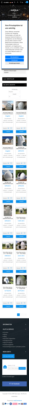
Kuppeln (6, 69)
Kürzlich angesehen (9, 338)
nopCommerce (18, 400)
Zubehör (6, 72)
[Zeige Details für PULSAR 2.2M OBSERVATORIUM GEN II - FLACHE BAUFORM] (7, 175)
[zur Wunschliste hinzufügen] (11, 128)
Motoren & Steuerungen (10, 70)
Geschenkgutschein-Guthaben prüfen (14, 346)
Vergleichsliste (8, 340)
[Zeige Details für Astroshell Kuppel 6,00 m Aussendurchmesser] (21, 105)
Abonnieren (22, 368)
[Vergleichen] (8, 128)
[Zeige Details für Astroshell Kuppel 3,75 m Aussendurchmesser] (7, 105)
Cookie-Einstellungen (8, 376)
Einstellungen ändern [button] (14, 63)
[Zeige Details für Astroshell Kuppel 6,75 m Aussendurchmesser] (7, 140)
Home (14, 13)
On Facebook (15, 384)
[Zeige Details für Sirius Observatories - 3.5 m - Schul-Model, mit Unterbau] (21, 245)
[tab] (14, 79)
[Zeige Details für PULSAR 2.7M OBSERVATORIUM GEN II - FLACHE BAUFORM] (21, 175)
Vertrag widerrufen (8, 356)
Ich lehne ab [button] (14, 60)
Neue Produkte (8, 342)
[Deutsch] (10, 2)
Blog (5, 336)
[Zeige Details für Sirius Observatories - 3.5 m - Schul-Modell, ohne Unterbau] (7, 280)
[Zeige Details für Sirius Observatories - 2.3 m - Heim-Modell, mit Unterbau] (21, 210)
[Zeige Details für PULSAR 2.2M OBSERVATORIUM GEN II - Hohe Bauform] (21, 140)
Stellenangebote (8, 344)
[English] (12, 2)
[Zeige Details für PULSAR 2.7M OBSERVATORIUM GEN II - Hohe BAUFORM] (7, 210)
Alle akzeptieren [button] (14, 57)
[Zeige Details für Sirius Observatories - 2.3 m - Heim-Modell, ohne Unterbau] (7, 245)
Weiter (25, 314)
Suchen (6, 332)
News (5, 334)
